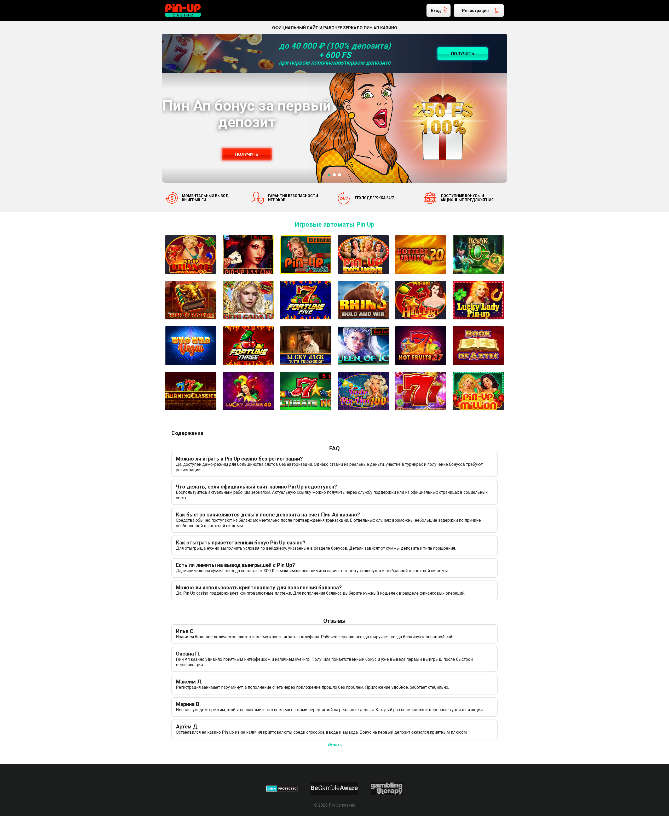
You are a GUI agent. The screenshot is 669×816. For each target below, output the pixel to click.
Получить (246, 154)
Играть (335, 744)
